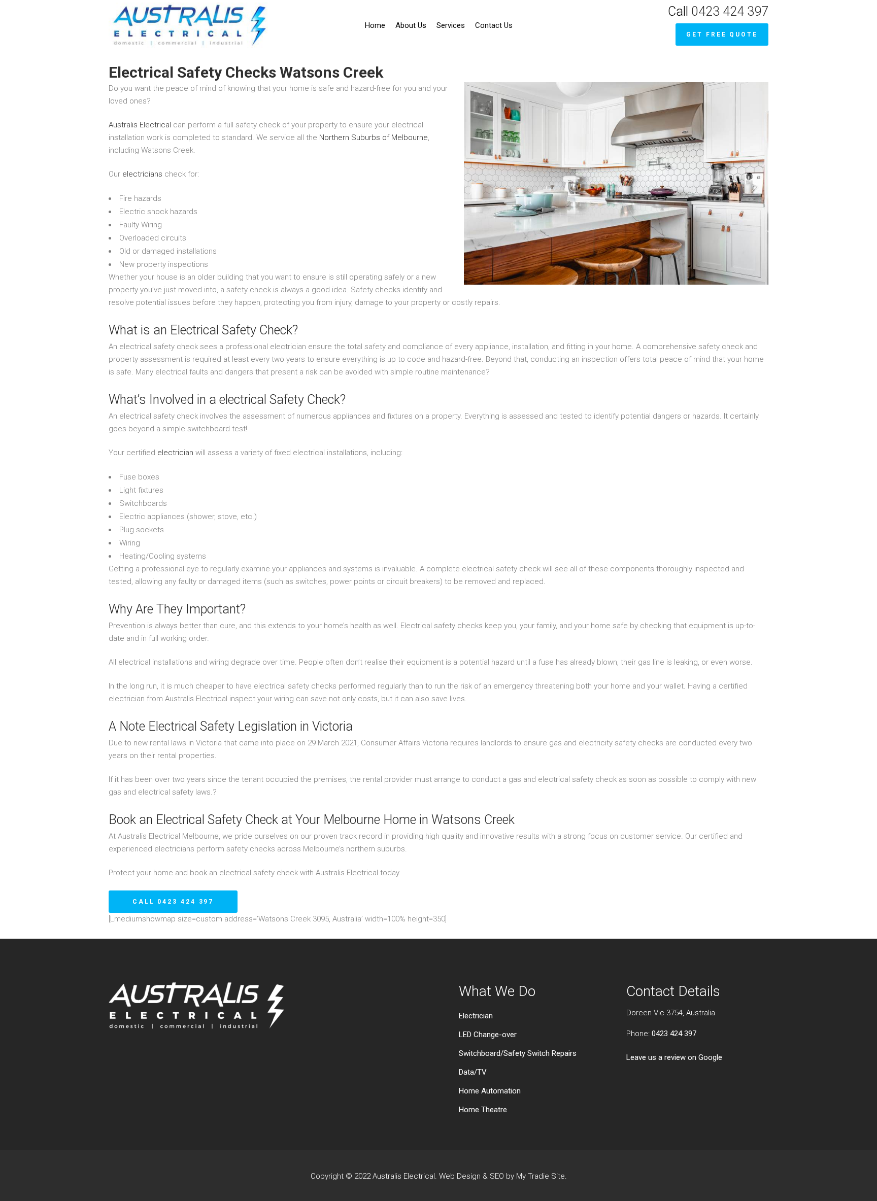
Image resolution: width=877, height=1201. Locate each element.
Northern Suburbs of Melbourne (373, 137)
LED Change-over (488, 1034)
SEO (497, 1176)
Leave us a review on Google (674, 1057)
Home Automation (490, 1090)
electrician (175, 452)
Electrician (476, 1015)
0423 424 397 (729, 11)
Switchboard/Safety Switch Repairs (518, 1053)
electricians (142, 174)
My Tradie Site (540, 1176)
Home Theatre (483, 1109)
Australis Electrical (140, 124)
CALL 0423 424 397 (173, 901)
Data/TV (473, 1072)
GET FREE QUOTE (722, 34)
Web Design (460, 1176)
